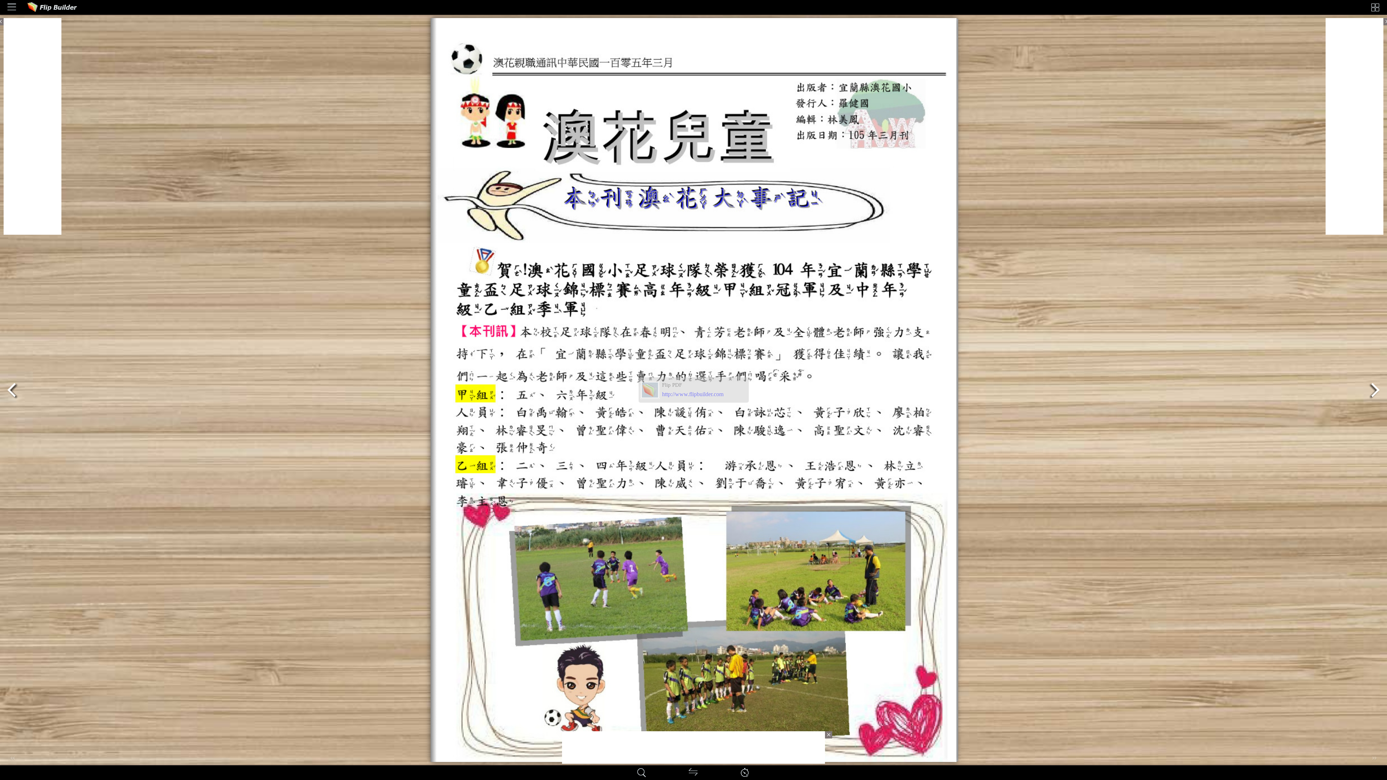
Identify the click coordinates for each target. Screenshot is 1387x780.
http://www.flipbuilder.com (692, 394)
